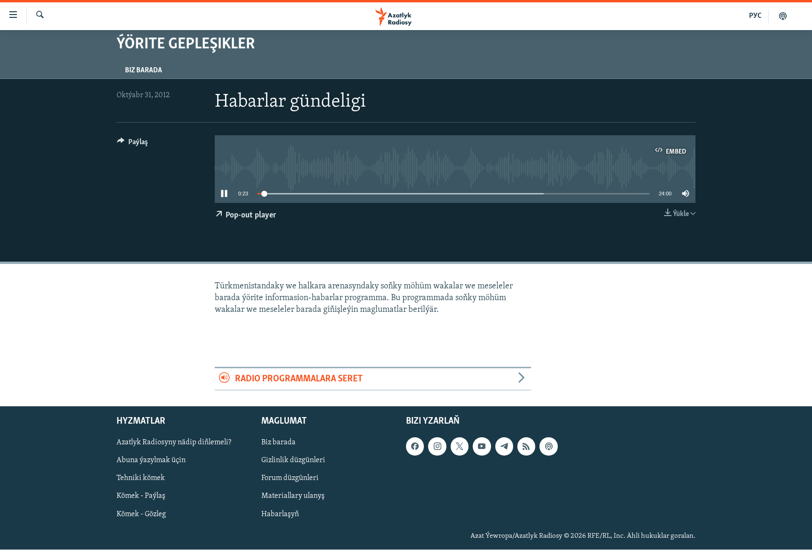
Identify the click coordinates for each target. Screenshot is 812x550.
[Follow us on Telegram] (504, 447)
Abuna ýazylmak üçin (151, 461)
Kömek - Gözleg (141, 514)
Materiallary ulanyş (293, 496)
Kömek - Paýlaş (141, 496)
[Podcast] (548, 447)
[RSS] (526, 447)
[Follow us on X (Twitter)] (459, 447)
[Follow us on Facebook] (415, 447)
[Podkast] (783, 16)
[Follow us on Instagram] (437, 447)
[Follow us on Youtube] (482, 447)
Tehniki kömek (141, 478)
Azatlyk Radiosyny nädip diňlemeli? (174, 443)
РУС (755, 16)
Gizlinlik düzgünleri (293, 461)
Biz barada (143, 70)
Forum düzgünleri (290, 478)
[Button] (132, 144)
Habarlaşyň (280, 514)
